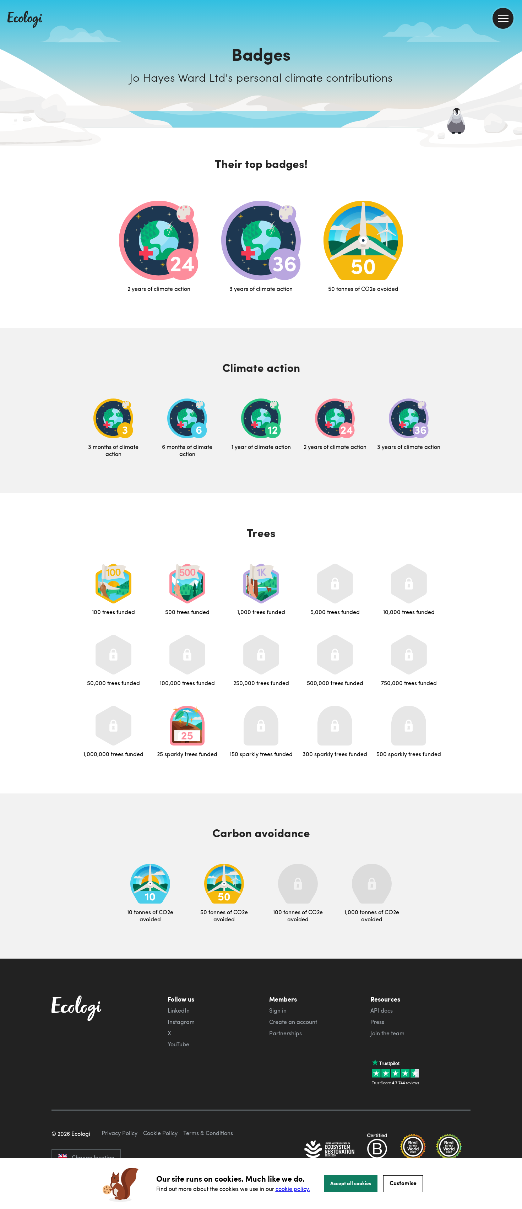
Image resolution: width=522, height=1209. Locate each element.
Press (377, 1021)
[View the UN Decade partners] (330, 1150)
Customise (403, 1183)
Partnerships (285, 1033)
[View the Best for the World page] (413, 1150)
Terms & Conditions (208, 1133)
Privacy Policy (119, 1133)
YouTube (178, 1044)
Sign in (278, 1010)
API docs (381, 1010)
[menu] (503, 18)
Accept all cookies (350, 1183)
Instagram (181, 1021)
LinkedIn (179, 1010)
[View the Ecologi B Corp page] (377, 1150)
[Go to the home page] (25, 20)
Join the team (387, 1033)
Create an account (293, 1021)
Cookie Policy (160, 1133)
